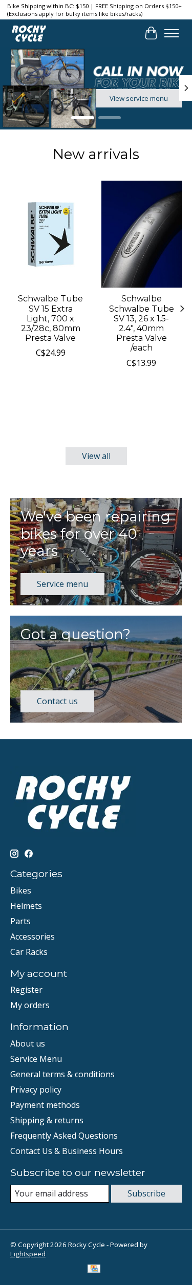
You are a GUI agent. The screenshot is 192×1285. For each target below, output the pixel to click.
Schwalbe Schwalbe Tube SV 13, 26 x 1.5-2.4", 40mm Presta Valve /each (141, 323)
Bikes (20, 890)
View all (96, 456)
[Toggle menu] (171, 33)
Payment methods (45, 1104)
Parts (20, 921)
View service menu (139, 98)
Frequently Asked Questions (64, 1135)
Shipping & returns (46, 1120)
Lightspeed (28, 1253)
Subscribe (146, 1193)
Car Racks (29, 951)
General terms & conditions (62, 1074)
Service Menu (36, 1058)
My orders (30, 1005)
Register (26, 989)
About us (27, 1043)
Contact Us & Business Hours (66, 1151)
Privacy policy (35, 1089)
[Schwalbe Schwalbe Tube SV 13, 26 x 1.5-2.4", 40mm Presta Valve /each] (141, 234)
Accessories (32, 936)
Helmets (26, 905)
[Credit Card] (94, 1270)
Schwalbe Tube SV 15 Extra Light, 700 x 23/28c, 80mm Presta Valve (50, 318)
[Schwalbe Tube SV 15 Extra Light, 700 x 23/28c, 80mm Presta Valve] (50, 234)
